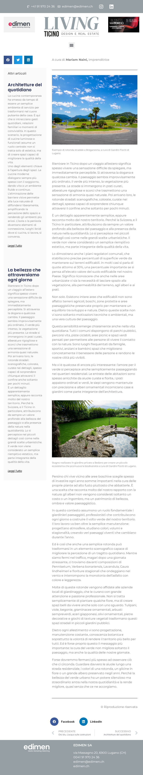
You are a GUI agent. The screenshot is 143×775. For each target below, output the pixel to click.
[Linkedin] (111, 6)
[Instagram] (101, 6)
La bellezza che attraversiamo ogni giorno (24, 275)
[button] (72, 45)
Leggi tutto (15, 245)
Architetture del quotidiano (25, 87)
